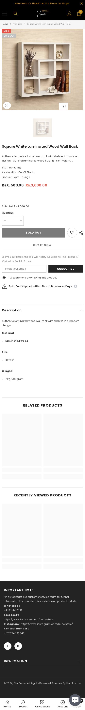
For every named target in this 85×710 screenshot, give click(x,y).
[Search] (15, 13)
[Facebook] (7, 646)
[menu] (4, 13)
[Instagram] (18, 646)
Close (81, 3)
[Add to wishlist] (72, 233)
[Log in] (69, 13)
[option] (42, 69)
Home (5, 24)
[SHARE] (80, 233)
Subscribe (65, 269)
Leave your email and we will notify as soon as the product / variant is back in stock (40, 259)
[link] (22, 470)
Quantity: (8, 212)
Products (17, 24)
